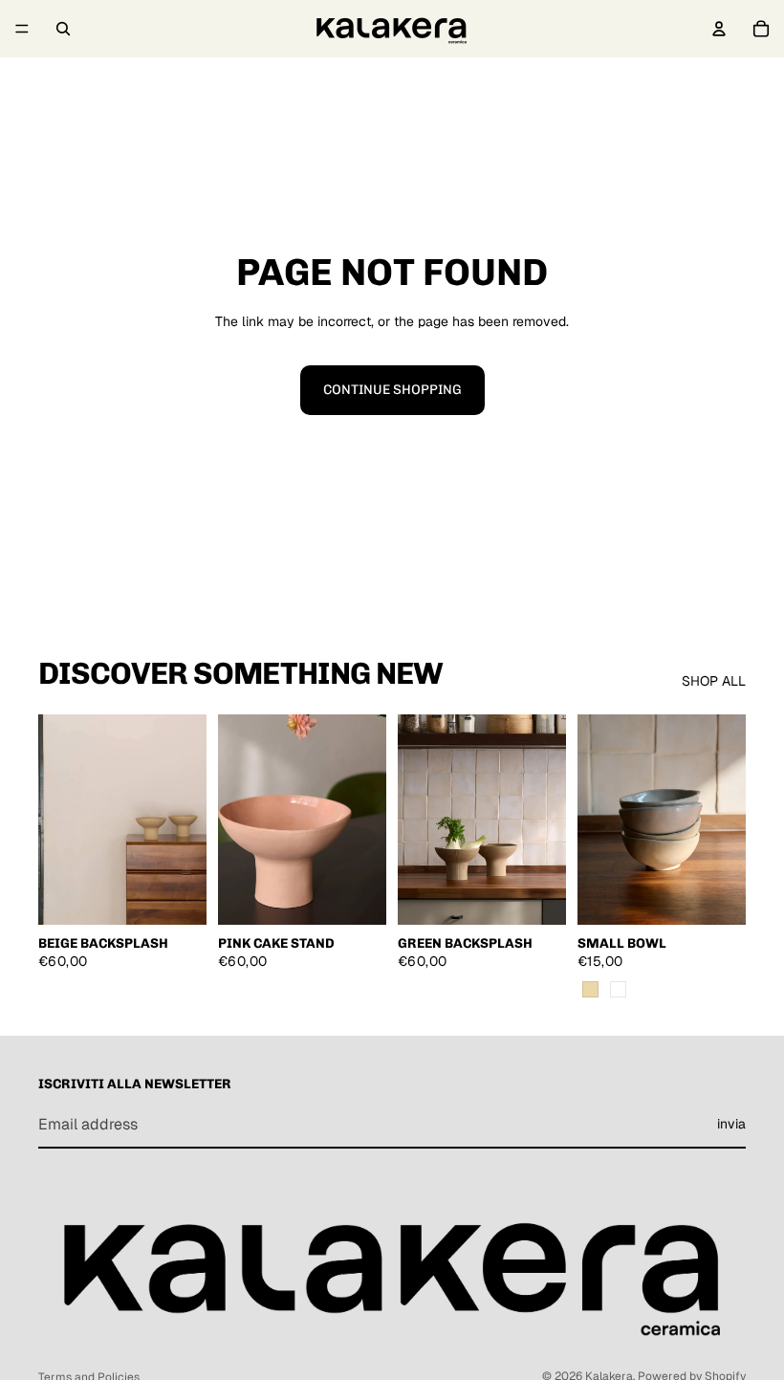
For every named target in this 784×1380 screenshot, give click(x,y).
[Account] (719, 29)
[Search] (63, 29)
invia (731, 1123)
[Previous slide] (59, 820)
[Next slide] (185, 820)
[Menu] (22, 29)
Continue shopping (392, 390)
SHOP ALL (714, 681)
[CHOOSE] (177, 895)
